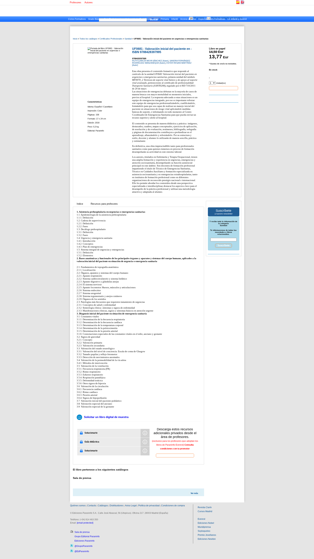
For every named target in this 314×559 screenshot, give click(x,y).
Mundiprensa (204, 527)
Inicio (75, 39)
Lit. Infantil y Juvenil (237, 19)
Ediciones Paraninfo (84, 541)
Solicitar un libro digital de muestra (106, 417)
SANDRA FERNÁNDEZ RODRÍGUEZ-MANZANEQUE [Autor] (161, 62)
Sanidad (128, 39)
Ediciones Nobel (206, 523)
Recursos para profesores (104, 203)
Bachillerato (145, 19)
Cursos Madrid (205, 511)
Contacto (91, 505)
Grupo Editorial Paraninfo (87, 536)
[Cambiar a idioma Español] (238, 4)
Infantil (174, 19)
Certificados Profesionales (110, 39)
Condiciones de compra (173, 505)
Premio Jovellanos (207, 535)
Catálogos (103, 505)
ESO (156, 19)
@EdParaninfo (82, 551)
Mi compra (199, 18)
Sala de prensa (82, 532)
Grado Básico (95, 19)
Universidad (131, 19)
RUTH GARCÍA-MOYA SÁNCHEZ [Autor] (150, 61)
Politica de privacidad (149, 505)
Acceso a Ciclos (188, 19)
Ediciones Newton (207, 539)
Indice (80, 203)
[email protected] (85, 523)
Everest (201, 519)
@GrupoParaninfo (83, 546)
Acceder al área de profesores (175, 455)
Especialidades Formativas (211, 19)
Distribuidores (116, 505)
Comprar (223, 88)
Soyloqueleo (204, 531)
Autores (88, 2)
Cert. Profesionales (113, 19)
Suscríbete (224, 245)
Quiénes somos (78, 505)
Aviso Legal (131, 505)
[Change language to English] (242, 4)
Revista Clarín (205, 507)
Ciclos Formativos (77, 19)
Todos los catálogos (88, 39)
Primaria (165, 19)
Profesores (75, 2)
